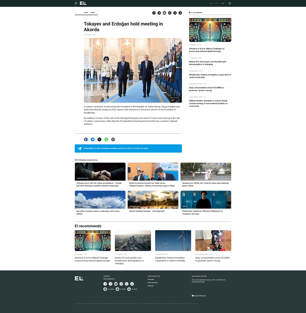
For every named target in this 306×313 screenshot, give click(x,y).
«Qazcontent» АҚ (154, 276)
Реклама (151, 279)
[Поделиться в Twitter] (99, 139)
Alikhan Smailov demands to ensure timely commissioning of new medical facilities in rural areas (208, 103)
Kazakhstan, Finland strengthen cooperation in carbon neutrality (210, 76)
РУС (217, 3)
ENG (222, 3)
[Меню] (76, 3)
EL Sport (111, 289)
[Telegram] (159, 13)
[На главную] (83, 3)
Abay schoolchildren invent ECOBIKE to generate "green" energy (206, 89)
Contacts (106, 276)
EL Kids (123, 289)
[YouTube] (164, 13)
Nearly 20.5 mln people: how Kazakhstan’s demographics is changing (207, 63)
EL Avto (134, 289)
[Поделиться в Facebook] (86, 139)
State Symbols (153, 282)
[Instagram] (169, 13)
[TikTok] (180, 13)
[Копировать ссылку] (113, 139)
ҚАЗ (211, 3)
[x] (175, 13)
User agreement (108, 279)
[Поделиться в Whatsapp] (106, 139)
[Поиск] (229, 3)
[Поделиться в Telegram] (93, 139)
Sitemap (150, 286)
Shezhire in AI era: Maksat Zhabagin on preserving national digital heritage (206, 50)
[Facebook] (154, 13)
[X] (126, 284)
